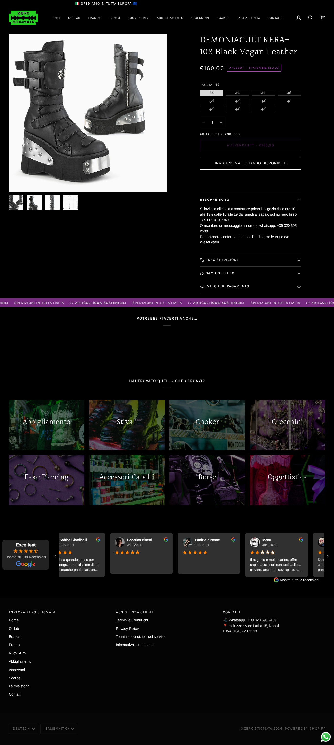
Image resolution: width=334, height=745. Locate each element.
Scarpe (14, 678)
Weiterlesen (209, 242)
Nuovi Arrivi (18, 653)
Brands (14, 636)
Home (14, 620)
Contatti (15, 694)
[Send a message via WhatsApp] (326, 737)
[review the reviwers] (91, 539)
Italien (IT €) (57, 728)
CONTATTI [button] (231, 612)
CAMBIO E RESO (220, 273)
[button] (74, 18)
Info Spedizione (222, 260)
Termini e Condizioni (132, 620)
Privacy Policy (127, 628)
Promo (14, 645)
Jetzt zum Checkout (250, 181)
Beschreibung (214, 200)
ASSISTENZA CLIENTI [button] (135, 612)
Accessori (17, 670)
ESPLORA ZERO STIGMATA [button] (32, 612)
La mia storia (19, 686)
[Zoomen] (88, 113)
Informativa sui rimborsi (134, 645)
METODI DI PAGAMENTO (227, 286)
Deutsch (21, 728)
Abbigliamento (20, 661)
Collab (14, 628)
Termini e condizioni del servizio (141, 636)
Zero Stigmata (258, 728)
